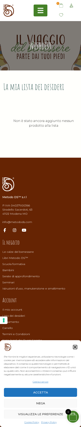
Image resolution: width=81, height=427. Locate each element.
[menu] (40, 10)
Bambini (8, 270)
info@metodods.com (17, 222)
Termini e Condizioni (16, 334)
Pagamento (10, 322)
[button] (75, 347)
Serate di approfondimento (21, 276)
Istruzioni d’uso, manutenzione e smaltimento (33, 288)
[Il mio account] (71, 5)
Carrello (7, 328)
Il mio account (12, 309)
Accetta (40, 392)
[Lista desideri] (61, 15)
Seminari (8, 282)
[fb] (6, 230)
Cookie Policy (31, 422)
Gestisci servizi (40, 381)
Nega (40, 403)
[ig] (16, 230)
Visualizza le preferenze (40, 414)
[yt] (26, 230)
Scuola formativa (13, 264)
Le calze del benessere (18, 252)
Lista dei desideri (13, 315)
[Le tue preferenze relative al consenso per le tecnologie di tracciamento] (3, 320)
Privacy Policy (49, 422)
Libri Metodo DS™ (15, 258)
